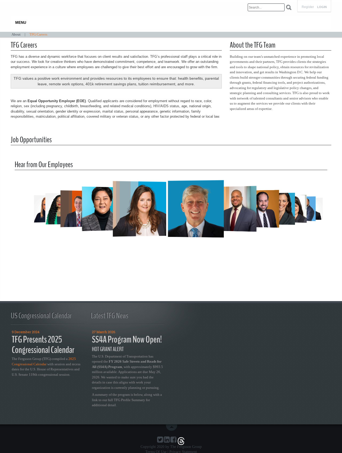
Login (322, 7)
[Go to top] (172, 427)
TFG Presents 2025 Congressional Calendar (43, 344)
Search (289, 7)
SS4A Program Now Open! (127, 339)
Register (308, 7)
